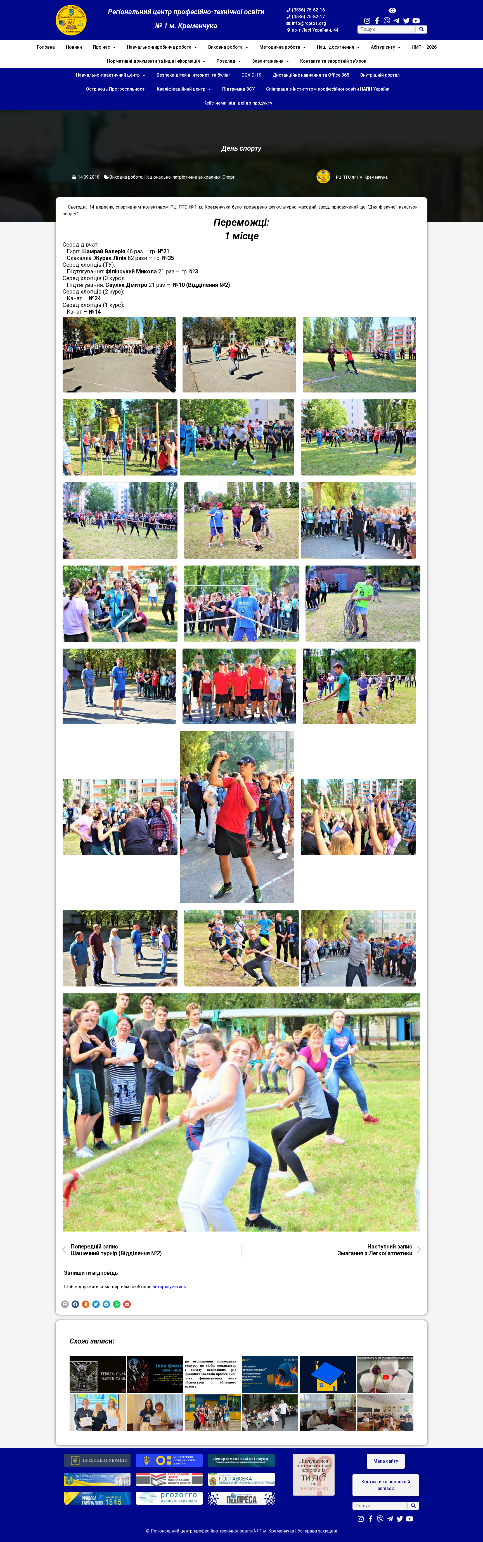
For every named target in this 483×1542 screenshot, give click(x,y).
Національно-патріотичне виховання (182, 177)
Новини (74, 47)
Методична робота (279, 47)
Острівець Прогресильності (116, 89)
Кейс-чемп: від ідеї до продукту (237, 103)
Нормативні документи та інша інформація (153, 61)
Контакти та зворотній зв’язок (333, 61)
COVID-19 (251, 75)
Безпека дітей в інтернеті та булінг (193, 75)
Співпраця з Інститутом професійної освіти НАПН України (327, 89)
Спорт (228, 177)
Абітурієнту (383, 47)
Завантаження (267, 61)
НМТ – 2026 (424, 47)
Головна (46, 47)
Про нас (101, 47)
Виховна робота (225, 47)
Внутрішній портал (380, 75)
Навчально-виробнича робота (159, 47)
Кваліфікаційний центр (181, 89)
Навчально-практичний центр (108, 75)
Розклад (226, 61)
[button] (65, 1304)
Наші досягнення (335, 47)
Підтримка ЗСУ (238, 89)
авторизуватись (169, 1286)
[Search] (421, 29)
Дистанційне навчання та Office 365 (311, 75)
